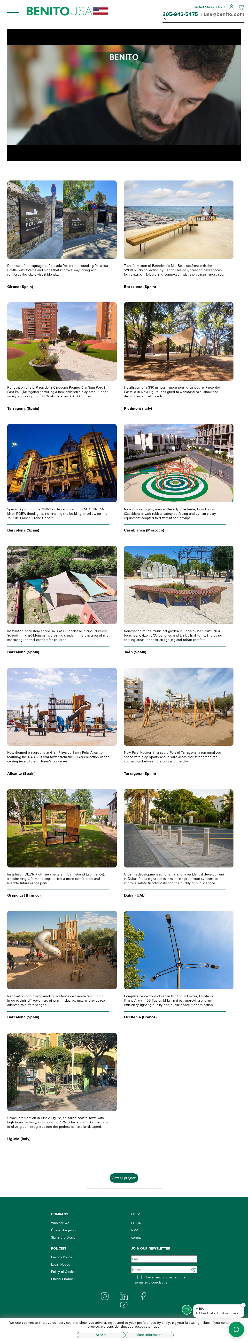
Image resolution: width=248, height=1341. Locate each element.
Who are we (60, 1223)
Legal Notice (60, 1264)
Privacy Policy (61, 1257)
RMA (135, 1230)
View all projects (124, 1178)
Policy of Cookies (64, 1272)
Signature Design (64, 1237)
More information (149, 1335)
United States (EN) (208, 7)
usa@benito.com (224, 14)
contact (136, 1237)
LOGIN (136, 1223)
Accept (101, 1335)
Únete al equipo (63, 1230)
